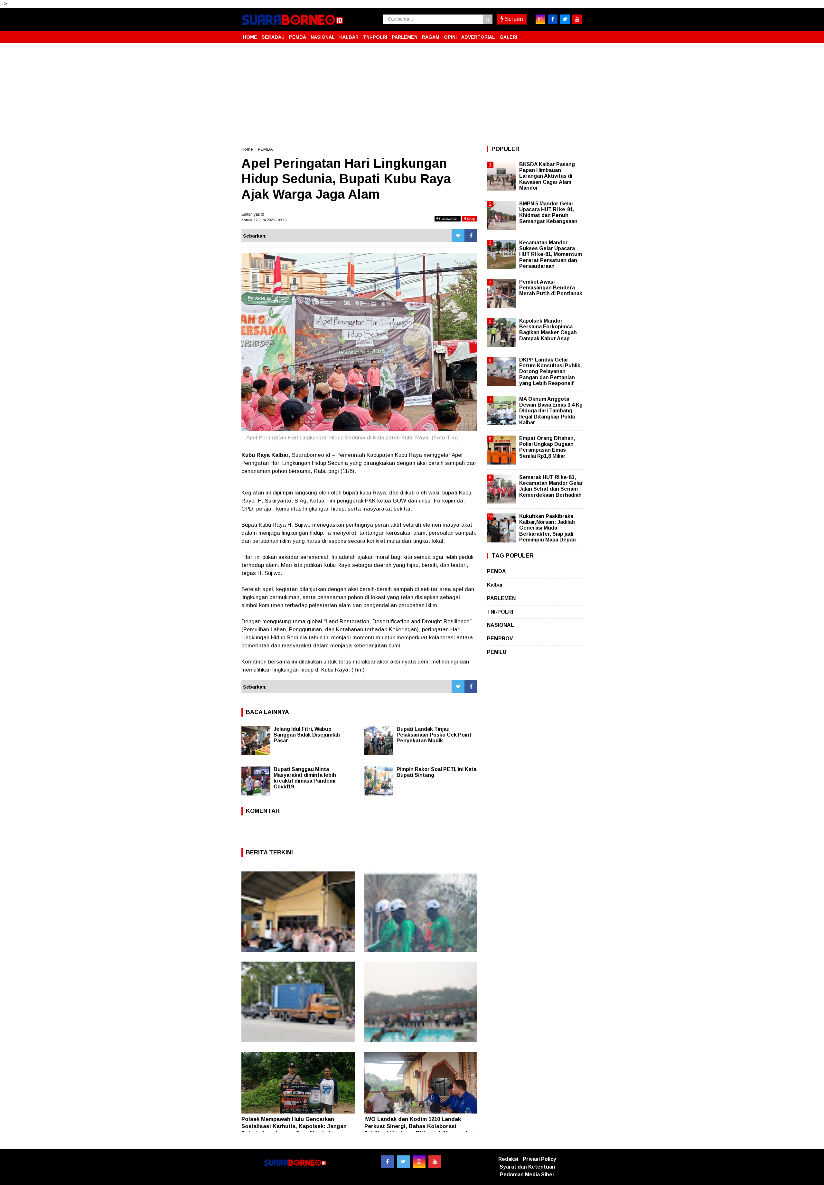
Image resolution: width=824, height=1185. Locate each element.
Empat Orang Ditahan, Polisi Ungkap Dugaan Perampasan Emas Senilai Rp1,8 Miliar (547, 447)
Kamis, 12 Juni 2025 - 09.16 (263, 220)
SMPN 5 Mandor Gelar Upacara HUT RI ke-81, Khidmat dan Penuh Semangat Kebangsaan (548, 212)
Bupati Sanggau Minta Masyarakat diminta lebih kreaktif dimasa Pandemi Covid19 (305, 777)
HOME (250, 37)
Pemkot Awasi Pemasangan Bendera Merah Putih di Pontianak (550, 287)
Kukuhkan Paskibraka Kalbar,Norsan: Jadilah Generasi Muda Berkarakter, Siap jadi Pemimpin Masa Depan (547, 527)
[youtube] (577, 19)
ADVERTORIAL (478, 37)
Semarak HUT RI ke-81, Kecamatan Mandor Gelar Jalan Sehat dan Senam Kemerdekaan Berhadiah (551, 486)
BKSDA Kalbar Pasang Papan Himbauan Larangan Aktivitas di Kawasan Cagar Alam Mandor (547, 176)
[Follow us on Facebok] (387, 1161)
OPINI (450, 37)
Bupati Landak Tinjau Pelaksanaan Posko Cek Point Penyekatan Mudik (434, 734)
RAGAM (430, 37)
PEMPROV (500, 638)
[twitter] (565, 19)
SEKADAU (273, 37)
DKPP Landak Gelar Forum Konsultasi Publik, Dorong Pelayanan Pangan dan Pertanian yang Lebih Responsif (550, 371)
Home (247, 149)
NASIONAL (323, 37)
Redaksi (508, 1159)
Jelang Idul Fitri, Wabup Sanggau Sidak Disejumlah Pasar (307, 734)
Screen (513, 19)
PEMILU (496, 652)
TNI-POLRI (375, 37)
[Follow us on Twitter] (403, 1161)
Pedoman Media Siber (527, 1174)
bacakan (449, 218)
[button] (576, 34)
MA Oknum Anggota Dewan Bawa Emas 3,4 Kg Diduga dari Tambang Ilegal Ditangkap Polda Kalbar (551, 410)
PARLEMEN (404, 37)
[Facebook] (470, 235)
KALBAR (349, 37)
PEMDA (297, 37)
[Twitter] (458, 235)
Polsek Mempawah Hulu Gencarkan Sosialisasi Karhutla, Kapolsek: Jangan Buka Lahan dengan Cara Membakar (294, 1126)
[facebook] (552, 19)
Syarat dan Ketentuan (527, 1167)
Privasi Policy (539, 1159)
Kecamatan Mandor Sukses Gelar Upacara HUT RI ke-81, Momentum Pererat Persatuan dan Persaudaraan (550, 254)
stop (470, 218)
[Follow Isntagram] (419, 1161)
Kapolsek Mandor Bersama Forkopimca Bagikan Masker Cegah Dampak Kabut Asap (548, 329)
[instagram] (540, 19)
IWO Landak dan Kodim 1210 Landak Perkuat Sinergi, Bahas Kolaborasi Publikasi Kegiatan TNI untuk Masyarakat (419, 1126)
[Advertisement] (412, 95)
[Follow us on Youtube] (434, 1161)
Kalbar (495, 585)
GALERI (508, 37)
